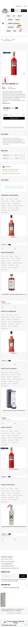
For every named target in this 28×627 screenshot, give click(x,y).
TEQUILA (3, 203)
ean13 (3, 88)
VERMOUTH (11, 208)
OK (24, 576)
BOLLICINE (3, 210)
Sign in (17, 10)
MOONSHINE (15, 210)
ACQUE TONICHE (5, 201)
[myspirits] (5, 10)
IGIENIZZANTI (4, 212)
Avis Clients (1, 600)
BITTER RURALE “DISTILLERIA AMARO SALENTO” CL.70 (14, 294)
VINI (9, 210)
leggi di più (15, 169)
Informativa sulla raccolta (9, 625)
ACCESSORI (4, 208)
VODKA (11, 199)
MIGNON (9, 203)
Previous (2, 248)
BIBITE (17, 208)
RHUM (2, 199)
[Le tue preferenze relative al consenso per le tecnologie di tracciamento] (25, 624)
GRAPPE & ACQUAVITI (17, 205)
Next (15, 248)
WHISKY (16, 199)
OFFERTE (19, 201)
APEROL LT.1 (14, 237)
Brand (3, 87)
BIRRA (9, 205)
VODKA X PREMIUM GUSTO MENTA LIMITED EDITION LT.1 (14, 526)
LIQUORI (13, 201)
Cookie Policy (18, 613)
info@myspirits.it (9, 563)
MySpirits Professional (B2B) (11, 587)
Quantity (5, 115)
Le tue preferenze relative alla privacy (15, 622)
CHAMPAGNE (16, 203)
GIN (7, 199)
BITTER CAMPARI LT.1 (14, 469)
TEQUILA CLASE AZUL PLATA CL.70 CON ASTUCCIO (14, 410)
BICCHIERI (3, 205)
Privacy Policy (10, 613)
